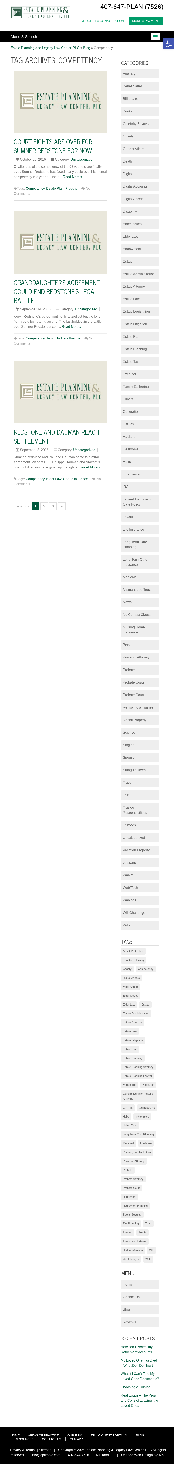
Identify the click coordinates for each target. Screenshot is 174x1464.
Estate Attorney (134, 286)
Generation (131, 411)
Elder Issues (132, 224)
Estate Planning (135, 349)
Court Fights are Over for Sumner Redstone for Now (53, 146)
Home (127, 1284)
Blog (126, 1309)
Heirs (127, 462)
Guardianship (147, 1107)
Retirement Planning (135, 1205)
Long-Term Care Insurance (135, 562)
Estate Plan (55, 188)
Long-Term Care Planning (138, 1134)
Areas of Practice (43, 1435)
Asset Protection (133, 951)
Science (129, 732)
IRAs (126, 487)
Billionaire (130, 99)
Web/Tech (130, 888)
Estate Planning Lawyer (137, 1075)
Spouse (129, 757)
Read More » (72, 177)
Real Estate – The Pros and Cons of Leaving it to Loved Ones (139, 1400)
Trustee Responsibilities (135, 810)
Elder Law (53, 479)
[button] (168, 43)
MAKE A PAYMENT (146, 21)
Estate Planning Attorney (138, 1067)
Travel (127, 782)
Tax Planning (131, 1223)
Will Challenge (134, 913)
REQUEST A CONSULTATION (102, 21)
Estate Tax (131, 361)
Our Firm (74, 1435)
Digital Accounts (135, 186)
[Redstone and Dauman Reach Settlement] (60, 392)
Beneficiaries (133, 86)
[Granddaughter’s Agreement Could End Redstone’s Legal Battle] (60, 242)
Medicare (146, 1143)
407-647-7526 (78, 1455)
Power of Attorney (136, 657)
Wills (126, 925)
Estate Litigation (135, 324)
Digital (128, 174)
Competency (35, 188)
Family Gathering (136, 386)
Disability (130, 211)
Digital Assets (133, 199)
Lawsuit (129, 517)
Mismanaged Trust (137, 589)
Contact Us (131, 1297)
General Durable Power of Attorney (138, 1096)
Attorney (129, 74)
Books (127, 111)
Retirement (129, 1196)
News (127, 602)
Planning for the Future (137, 1152)
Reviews (129, 1322)
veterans (129, 862)
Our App (76, 1439)
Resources (24, 1439)
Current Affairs (133, 149)
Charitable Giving (133, 960)
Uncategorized (81, 159)
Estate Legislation (136, 311)
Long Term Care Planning (135, 544)
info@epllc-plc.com (45, 1455)
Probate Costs (133, 682)
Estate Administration (139, 274)
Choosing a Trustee (135, 1387)
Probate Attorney (133, 1179)
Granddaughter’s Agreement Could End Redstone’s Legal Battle (57, 291)
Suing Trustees (134, 770)
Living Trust (130, 1125)
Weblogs (129, 900)
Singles (128, 745)
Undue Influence (67, 338)
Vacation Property (136, 850)
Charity (128, 136)
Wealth (128, 875)
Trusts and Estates (134, 1241)
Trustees (129, 825)
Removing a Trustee (138, 707)
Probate (71, 188)
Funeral (129, 399)
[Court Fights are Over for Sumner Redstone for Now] (60, 102)
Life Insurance (133, 529)
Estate (127, 261)
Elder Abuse (130, 986)
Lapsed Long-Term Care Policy (137, 501)
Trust (50, 338)
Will (151, 1250)
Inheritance (142, 1116)
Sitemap (45, 1450)
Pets (126, 645)
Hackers (129, 436)
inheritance (131, 474)
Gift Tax (128, 424)
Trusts (142, 1232)
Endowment (132, 249)
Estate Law (131, 299)
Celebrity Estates (136, 124)
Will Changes (131, 1259)
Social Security (132, 1214)
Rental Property (134, 720)
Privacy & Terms (22, 1450)
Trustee (127, 1232)
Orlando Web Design (136, 1455)
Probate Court (133, 695)
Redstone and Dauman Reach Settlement (56, 436)
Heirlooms (130, 449)
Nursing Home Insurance (134, 629)
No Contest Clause (137, 614)
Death (127, 161)
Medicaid (130, 577)
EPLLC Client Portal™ (109, 1435)
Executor (129, 374)
